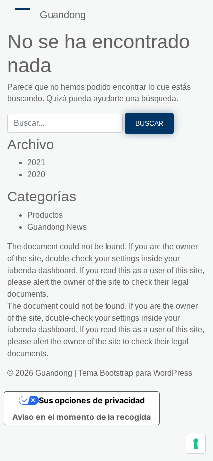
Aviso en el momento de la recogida (81, 417)
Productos (45, 215)
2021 (36, 162)
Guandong (63, 14)
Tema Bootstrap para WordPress (135, 373)
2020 (36, 174)
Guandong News (57, 227)
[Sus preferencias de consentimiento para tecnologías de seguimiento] (195, 443)
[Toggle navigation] (22, 9)
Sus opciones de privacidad (92, 400)
